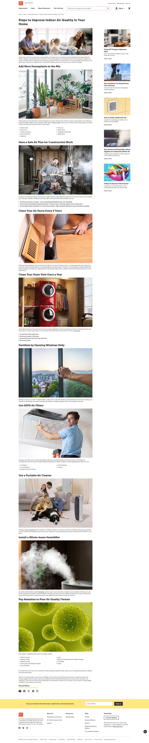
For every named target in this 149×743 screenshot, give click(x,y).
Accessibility (61, 739)
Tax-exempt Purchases (92, 731)
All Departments (71, 739)
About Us (127, 3)
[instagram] (37, 691)
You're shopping (28, 2)
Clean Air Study (56, 122)
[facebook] (24, 691)
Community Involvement (54, 717)
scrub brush (76, 330)
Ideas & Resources (44, 8)
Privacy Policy (52, 739)
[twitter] (28, 691)
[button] (120, 8)
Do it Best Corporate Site (54, 720)
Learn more (108, 58)
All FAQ (87, 717)
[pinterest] (33, 691)
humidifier (41, 592)
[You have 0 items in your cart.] (129, 8)
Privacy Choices (98, 739)
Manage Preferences (109, 739)
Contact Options (111, 718)
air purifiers (31, 530)
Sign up (118, 704)
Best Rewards (120, 3)
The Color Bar (58, 8)
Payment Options (90, 720)
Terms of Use (43, 739)
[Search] (108, 8)
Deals (33, 8)
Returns (87, 723)
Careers (49, 723)
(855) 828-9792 (118, 726)
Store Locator (112, 3)
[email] (20, 691)
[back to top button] (145, 731)
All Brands (80, 739)
